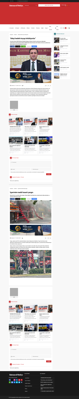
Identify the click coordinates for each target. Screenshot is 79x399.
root (14, 109)
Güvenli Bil (13, 397)
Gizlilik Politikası (27, 383)
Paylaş (13, 46)
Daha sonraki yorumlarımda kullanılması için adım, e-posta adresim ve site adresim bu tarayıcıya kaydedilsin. (27, 359)
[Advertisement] (39, 16)
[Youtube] (19, 380)
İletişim (26, 391)
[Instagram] (14, 380)
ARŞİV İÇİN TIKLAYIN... (49, 5)
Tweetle (18, 46)
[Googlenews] (12, 382)
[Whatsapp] (10, 382)
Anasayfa (11, 34)
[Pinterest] (22, 380)
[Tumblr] (22, 382)
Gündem (15, 34)
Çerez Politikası (27, 380)
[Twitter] (12, 380)
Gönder (24, 46)
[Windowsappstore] (19, 382)
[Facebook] (10, 380)
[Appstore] (14, 382)
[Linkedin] (17, 380)
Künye (26, 388)
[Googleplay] (17, 382)
